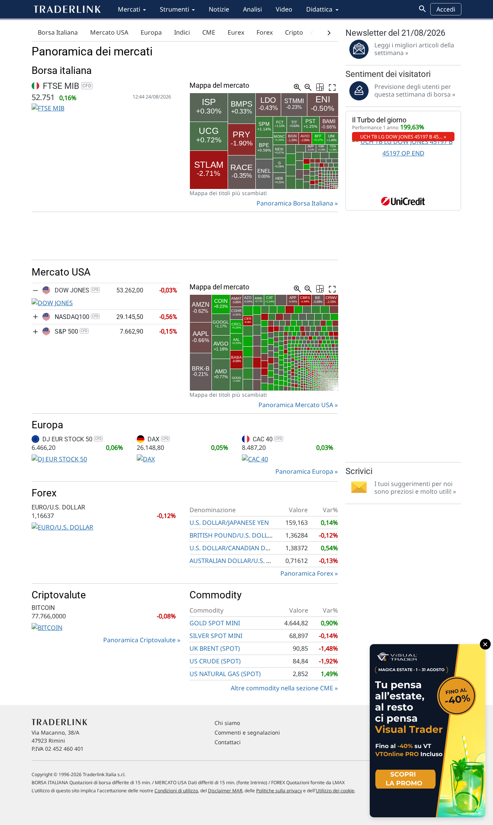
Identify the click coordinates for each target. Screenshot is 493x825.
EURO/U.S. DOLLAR (58, 507)
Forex (265, 32)
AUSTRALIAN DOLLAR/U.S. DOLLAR (239, 560)
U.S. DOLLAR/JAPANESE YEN (229, 522)
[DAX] (146, 458)
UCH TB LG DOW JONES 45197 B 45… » (403, 136)
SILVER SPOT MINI (215, 635)
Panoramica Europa (304, 471)
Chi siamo (227, 722)
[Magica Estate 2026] (427, 730)
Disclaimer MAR (225, 790)
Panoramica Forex (306, 573)
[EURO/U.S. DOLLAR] (62, 526)
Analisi (252, 9)
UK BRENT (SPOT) (214, 648)
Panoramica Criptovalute (139, 640)
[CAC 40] (255, 458)
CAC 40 (266, 439)
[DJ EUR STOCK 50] (59, 458)
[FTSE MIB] (48, 108)
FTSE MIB (66, 86)
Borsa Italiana (58, 32)
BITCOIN (43, 607)
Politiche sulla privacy (279, 790)
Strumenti (174, 9)
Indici (182, 32)
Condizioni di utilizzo (176, 790)
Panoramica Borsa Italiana (295, 203)
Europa (151, 32)
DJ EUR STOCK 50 (71, 439)
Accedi (445, 9)
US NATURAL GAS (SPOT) (225, 674)
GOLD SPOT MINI (214, 623)
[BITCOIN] (47, 627)
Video (284, 9)
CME (208, 32)
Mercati (129, 9)
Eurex (236, 32)
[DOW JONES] (52, 302)
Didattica (319, 9)
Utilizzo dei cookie (335, 790)
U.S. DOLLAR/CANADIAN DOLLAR (236, 548)
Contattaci (228, 742)
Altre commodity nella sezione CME (282, 688)
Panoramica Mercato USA (295, 405)
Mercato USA (109, 32)
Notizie (219, 9)
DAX (157, 439)
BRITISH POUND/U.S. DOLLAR (232, 535)
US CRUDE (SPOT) (215, 661)
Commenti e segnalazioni (247, 732)
